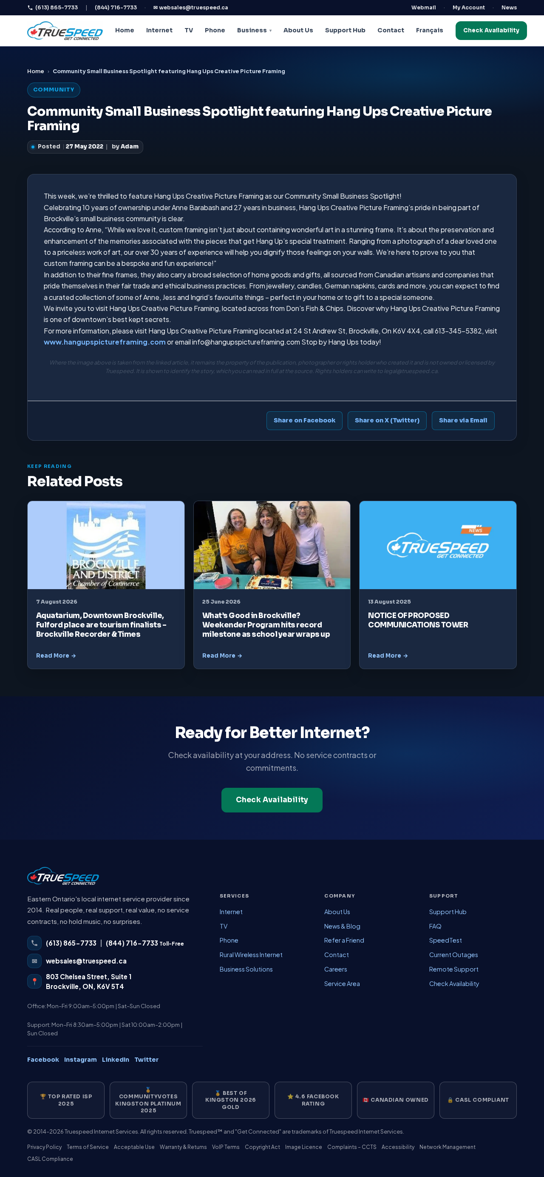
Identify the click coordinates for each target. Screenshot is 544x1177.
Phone (215, 30)
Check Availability (491, 30)
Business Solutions (246, 969)
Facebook (43, 1059)
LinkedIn (115, 1059)
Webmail (423, 7)
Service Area (342, 983)
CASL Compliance (50, 1159)
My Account (469, 7)
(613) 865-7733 (56, 7)
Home (124, 30)
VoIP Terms (226, 1147)
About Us (298, 30)
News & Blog (342, 926)
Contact (390, 30)
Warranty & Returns (183, 1147)
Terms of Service (88, 1147)
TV (188, 30)
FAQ (435, 926)
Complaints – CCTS (352, 1147)
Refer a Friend (344, 940)
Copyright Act (262, 1147)
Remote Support (454, 969)
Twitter (146, 1059)
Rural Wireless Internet (251, 954)
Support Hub (345, 30)
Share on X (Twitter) (387, 420)
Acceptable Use (134, 1147)
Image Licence (303, 1147)
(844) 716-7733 (116, 7)
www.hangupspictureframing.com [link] (105, 341)
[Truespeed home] (63, 880)
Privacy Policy (44, 1147)
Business (252, 30)
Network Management (447, 1147)
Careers (335, 969)
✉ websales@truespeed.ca (190, 7)
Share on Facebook (304, 420)
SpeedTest (445, 940)
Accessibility (398, 1147)
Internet (159, 30)
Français (429, 30)
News (509, 7)
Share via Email (463, 420)
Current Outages (453, 954)
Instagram (80, 1059)
